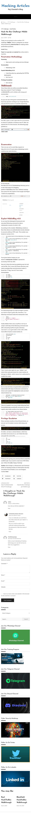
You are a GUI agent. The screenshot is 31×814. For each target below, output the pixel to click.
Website (3, 587)
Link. (11, 463)
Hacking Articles (15, 6)
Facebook (8, 476)
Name (3, 575)
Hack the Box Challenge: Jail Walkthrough (23, 485)
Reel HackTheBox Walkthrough (6, 799)
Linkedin (19, 478)
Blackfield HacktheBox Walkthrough (22, 799)
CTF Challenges (5, 29)
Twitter (19, 476)
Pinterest (8, 478)
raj (10, 37)
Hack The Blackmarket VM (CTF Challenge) (7, 485)
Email (3, 581)
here (7, 471)
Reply (9, 508)
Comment (4, 563)
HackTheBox (13, 29)
